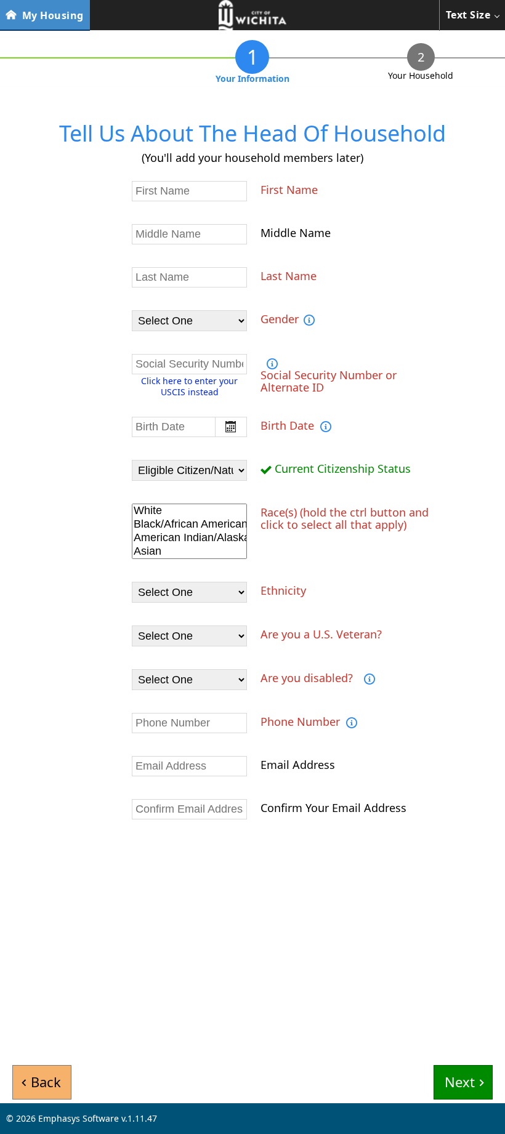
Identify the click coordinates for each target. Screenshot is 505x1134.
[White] (189, 511)
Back (46, 1081)
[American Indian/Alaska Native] (189, 538)
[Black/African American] (189, 524)
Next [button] (460, 1081)
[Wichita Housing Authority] (252, 15)
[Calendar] (231, 427)
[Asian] (189, 551)
